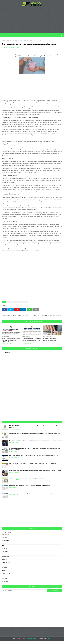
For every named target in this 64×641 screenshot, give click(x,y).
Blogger (48, 638)
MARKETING (5, 565)
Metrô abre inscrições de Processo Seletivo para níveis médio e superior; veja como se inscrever (35, 441)
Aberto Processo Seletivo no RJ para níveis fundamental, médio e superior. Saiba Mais (32, 463)
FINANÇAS (4, 559)
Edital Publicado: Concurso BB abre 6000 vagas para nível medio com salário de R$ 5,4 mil (34, 455)
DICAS (8, 302)
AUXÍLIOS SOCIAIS (6, 532)
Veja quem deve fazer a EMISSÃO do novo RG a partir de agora (26, 478)
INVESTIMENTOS (13, 40)
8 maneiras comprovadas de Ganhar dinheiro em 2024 (51, 339)
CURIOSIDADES (6, 540)
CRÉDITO (4, 537)
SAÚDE (3, 576)
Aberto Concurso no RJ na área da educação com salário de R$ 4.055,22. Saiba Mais (11, 340)
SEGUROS (4, 578)
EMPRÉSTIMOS (5, 556)
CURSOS (4, 543)
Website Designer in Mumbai (30, 638)
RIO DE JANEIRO (6, 573)
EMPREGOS (5, 554)
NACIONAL (4, 567)
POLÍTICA (4, 570)
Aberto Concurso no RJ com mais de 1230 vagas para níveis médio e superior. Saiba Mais (31, 340)
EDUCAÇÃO (5, 551)
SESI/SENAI (5, 581)
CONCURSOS (5, 535)
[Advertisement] (32, 20)
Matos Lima (6, 47)
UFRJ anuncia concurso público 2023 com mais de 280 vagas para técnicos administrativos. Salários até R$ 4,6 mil (34, 449)
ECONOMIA (15, 302)
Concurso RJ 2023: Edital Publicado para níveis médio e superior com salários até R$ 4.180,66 (34, 433)
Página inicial (5, 40)
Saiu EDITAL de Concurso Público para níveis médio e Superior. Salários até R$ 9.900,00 (33, 493)
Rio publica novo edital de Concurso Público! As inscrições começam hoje (29, 485)
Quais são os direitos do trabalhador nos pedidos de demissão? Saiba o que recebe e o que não (35, 470)
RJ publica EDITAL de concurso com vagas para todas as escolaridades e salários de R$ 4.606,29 (33, 426)
